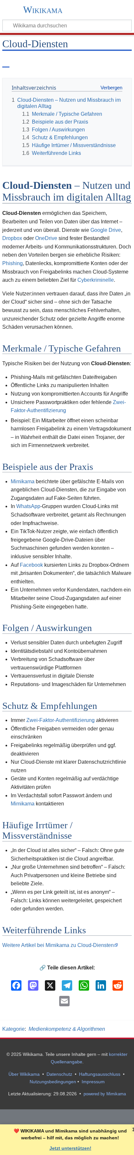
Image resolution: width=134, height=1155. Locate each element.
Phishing (12, 263)
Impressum (93, 1081)
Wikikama (42, 10)
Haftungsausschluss (99, 1074)
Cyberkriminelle (95, 280)
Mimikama (22, 481)
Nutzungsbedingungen (53, 1081)
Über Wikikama (24, 1074)
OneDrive (46, 238)
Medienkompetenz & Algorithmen (67, 1029)
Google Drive (105, 230)
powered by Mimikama (105, 1093)
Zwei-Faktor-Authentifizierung (60, 720)
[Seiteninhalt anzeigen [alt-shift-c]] (5, 61)
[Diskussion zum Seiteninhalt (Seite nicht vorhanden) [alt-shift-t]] (20, 61)
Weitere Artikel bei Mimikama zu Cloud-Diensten (58, 945)
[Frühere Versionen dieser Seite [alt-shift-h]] (110, 61)
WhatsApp (28, 506)
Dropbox (12, 238)
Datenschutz (59, 1074)
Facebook (31, 565)
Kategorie (13, 1029)
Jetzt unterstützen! (70, 1148)
